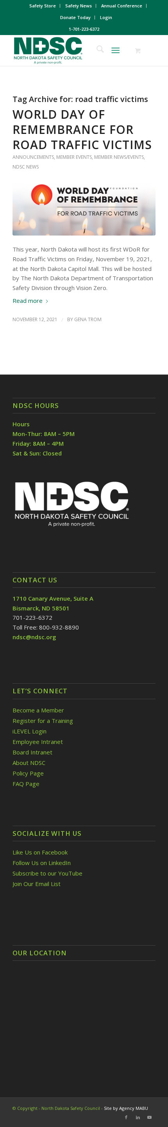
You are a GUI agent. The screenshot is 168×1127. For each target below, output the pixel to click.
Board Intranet (32, 752)
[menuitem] (42, 6)
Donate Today (75, 17)
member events (74, 157)
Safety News (78, 6)
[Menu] (115, 50)
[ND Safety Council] (70, 50)
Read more (28, 300)
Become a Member (38, 710)
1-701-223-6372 (84, 29)
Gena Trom (88, 319)
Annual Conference (121, 6)
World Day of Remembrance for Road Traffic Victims (82, 129)
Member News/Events (119, 157)
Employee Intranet (38, 741)
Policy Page (28, 773)
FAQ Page (26, 784)
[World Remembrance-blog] (84, 209)
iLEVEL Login (30, 731)
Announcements (33, 157)
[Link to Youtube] (149, 1117)
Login (106, 17)
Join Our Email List (37, 884)
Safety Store (42, 6)
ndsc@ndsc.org (34, 637)
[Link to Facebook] (126, 1117)
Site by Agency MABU (126, 1108)
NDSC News (26, 167)
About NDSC (29, 763)
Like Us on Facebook (40, 852)
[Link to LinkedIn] (138, 1117)
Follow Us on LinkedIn (42, 863)
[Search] (96, 50)
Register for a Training (43, 720)
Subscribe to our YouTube (47, 873)
